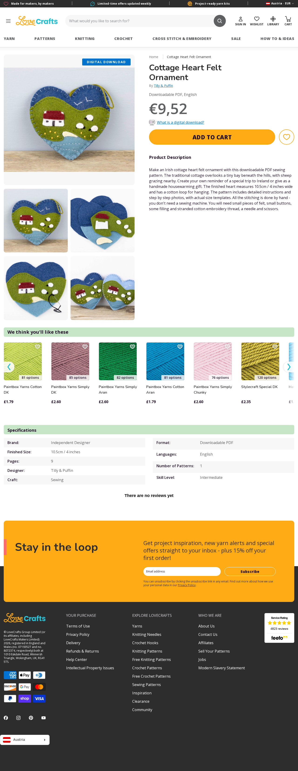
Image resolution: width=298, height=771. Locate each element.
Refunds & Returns (82, 651)
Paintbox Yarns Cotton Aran (165, 389)
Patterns (44, 38)
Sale (236, 38)
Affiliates (205, 642)
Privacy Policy (187, 585)
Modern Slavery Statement (221, 667)
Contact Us (207, 634)
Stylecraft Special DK (259, 386)
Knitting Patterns (147, 651)
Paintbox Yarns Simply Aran (118, 389)
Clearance (140, 701)
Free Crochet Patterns (151, 676)
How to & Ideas (277, 38)
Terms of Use (78, 626)
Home (153, 57)
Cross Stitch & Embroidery (181, 38)
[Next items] (289, 367)
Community (142, 709)
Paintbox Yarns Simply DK (70, 389)
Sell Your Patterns (214, 651)
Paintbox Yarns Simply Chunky (213, 389)
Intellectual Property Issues (90, 667)
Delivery (73, 642)
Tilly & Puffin (163, 85)
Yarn (9, 38)
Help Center (76, 659)
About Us (206, 626)
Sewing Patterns (146, 684)
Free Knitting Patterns (151, 659)
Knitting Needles (146, 634)
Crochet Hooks (145, 642)
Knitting (85, 38)
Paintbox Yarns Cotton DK (23, 389)
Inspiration (142, 693)
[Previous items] (9, 367)
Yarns (137, 626)
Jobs (202, 659)
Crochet (123, 38)
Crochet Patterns (147, 667)
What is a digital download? (180, 122)
